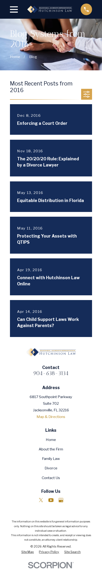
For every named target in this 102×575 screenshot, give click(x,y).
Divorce (51, 468)
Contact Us (51, 478)
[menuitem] (27, 552)
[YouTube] (51, 500)
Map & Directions (51, 416)
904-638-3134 (51, 373)
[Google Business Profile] (61, 500)
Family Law (51, 458)
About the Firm (51, 449)
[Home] (49, 9)
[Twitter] (41, 500)
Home (51, 439)
